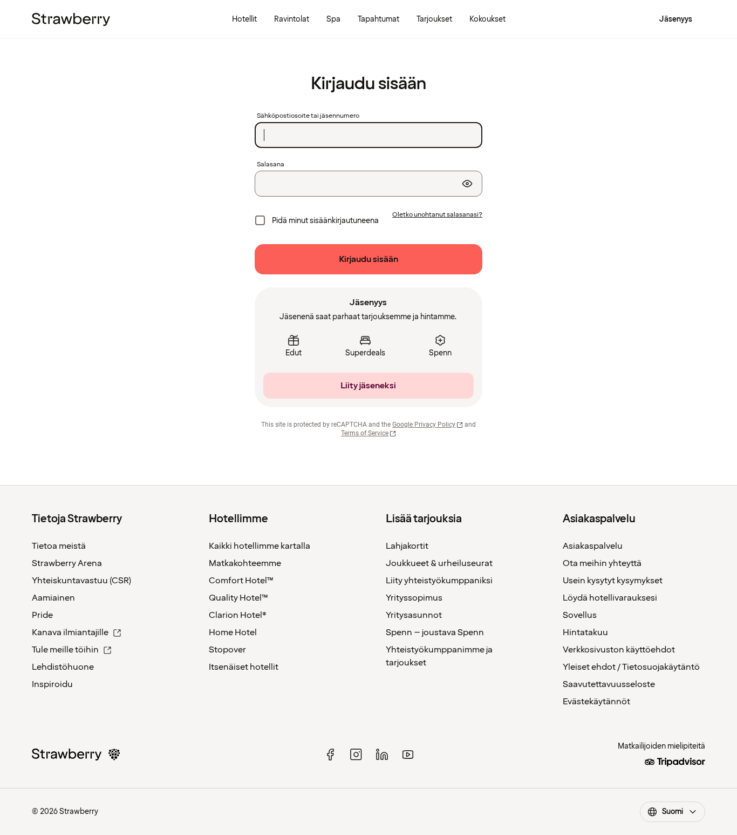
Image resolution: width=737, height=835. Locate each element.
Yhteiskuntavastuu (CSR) (81, 581)
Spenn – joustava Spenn (435, 632)
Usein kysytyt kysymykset (613, 581)
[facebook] (330, 754)
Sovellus (580, 615)
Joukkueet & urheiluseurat (439, 563)
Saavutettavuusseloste (609, 684)
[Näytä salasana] (467, 183)
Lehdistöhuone (63, 667)
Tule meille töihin (65, 650)
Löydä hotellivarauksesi (610, 598)
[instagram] (356, 754)
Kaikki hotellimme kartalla (259, 546)
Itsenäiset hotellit (243, 667)
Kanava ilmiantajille (70, 632)
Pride (42, 615)
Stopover (227, 650)
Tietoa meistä (59, 546)
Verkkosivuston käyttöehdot (619, 650)
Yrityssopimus (414, 598)
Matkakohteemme (245, 563)
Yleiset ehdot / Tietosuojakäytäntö (631, 667)
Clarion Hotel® (238, 615)
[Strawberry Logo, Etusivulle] (71, 19)
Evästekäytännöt (596, 702)
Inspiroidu (52, 684)
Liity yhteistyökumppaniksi (439, 581)
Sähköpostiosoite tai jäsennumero (308, 116)
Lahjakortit (407, 546)
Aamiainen (53, 598)
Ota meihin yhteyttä (602, 563)
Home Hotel (233, 632)
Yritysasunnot (414, 615)
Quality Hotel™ (238, 598)
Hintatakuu (585, 632)
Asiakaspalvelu (593, 546)
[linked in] (382, 754)
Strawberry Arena (67, 563)
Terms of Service (364, 433)
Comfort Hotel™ (241, 581)
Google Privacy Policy (423, 424)
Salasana (270, 165)
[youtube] (407, 754)
